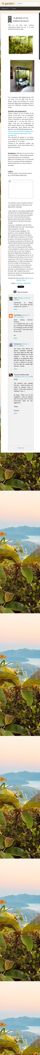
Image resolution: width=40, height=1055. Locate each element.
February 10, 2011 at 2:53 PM (22, 316)
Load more (21, 448)
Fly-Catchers (18, 315)
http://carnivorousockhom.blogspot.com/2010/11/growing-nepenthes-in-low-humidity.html (21, 133)
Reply (15, 309)
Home (14, 8)
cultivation (19, 283)
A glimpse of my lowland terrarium (21, 19)
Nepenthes (27, 283)
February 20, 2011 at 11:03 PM (23, 377)
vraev (15, 298)
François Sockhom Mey (24, 279)
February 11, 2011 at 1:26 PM (22, 345)
